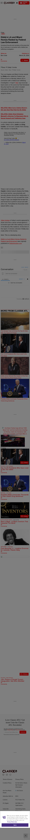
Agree (15, 825)
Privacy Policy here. (12, 822)
